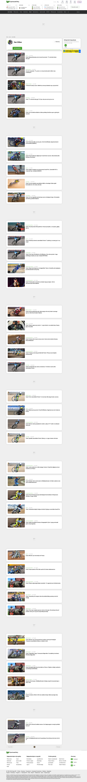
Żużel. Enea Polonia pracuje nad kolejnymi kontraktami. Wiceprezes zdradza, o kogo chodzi (42, 495)
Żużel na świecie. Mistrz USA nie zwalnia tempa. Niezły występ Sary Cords (42, 695)
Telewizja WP (24, 772)
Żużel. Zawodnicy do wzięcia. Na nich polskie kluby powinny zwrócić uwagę (42, 597)
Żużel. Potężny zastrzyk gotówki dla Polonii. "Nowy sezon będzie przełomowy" (41, 353)
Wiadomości (37, 772)
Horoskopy (12, 772)
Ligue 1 (28, 764)
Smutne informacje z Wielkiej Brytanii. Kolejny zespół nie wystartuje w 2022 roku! (42, 681)
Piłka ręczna (53, 12)
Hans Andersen (28, 594)
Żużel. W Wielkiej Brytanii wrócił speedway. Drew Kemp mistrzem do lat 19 (43, 739)
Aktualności (17, 48)
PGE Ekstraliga (28, 651)
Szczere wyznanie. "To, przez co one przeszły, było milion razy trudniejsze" (40, 71)
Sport (42, 772)
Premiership (28, 97)
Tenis (21, 12)
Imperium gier (47, 772)
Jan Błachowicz (62, 762)
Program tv (18, 772)
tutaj (29, 779)
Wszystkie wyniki (74, 7)
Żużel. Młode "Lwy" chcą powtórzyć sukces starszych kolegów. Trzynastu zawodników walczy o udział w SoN (41, 640)
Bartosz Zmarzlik (62, 760)
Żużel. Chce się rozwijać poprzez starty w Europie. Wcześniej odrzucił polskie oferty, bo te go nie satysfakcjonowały (42, 610)
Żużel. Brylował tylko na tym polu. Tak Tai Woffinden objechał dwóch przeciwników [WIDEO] (42, 142)
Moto (65, 12)
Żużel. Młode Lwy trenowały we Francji (35, 555)
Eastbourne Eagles (29, 679)
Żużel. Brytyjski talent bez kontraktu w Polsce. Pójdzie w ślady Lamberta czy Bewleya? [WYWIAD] (43, 668)
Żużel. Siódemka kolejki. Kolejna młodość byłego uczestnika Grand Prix (43, 509)
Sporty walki (42, 12)
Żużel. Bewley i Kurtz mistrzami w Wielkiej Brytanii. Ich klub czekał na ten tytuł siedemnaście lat (43, 481)
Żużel (30, 12)
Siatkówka (25, 12)
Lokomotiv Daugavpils (29, 520)
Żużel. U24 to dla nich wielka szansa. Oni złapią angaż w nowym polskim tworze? (43, 725)
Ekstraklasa (29, 759)
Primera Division (30, 762)
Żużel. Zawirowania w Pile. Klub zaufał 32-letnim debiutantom (40, 569)
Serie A (38, 762)
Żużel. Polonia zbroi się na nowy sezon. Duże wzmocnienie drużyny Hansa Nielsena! (42, 339)
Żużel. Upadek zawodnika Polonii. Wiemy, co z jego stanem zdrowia (42, 438)
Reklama (44, 771)
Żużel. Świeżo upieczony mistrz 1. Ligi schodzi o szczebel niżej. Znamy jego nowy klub (42, 326)
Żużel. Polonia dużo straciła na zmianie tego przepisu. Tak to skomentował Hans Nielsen (40, 282)
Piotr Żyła (50, 764)
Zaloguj (79, 1)
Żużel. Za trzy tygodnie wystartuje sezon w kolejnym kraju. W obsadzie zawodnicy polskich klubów (42, 198)
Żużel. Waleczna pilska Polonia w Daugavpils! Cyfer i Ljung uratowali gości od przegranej (42, 523)
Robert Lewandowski (52, 759)
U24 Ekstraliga (28, 252)
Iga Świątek (50, 762)
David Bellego (28, 195)
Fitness (8, 764)
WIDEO (47, 12)
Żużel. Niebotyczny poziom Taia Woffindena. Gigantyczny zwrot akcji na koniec (43, 410)
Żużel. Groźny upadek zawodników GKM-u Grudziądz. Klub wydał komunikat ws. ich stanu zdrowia (41, 184)
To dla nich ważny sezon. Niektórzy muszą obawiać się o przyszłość (42, 85)
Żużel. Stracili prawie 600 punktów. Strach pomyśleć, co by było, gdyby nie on (42, 227)
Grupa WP (14, 771)
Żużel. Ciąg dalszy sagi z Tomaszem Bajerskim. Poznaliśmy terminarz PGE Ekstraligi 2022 (42, 654)
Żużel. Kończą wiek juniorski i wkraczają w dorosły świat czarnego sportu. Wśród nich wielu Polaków (41, 312)
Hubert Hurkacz (62, 764)
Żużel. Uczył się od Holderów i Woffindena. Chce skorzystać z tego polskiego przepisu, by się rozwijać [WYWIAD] (42, 255)
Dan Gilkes (27, 181)
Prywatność (28, 771)
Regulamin (49, 771)
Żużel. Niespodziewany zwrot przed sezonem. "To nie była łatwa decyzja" (41, 58)
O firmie (18, 771)
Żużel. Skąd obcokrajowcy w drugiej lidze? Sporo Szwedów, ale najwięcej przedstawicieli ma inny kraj (43, 268)
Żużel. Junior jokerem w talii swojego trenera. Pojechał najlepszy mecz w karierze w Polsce (43, 468)
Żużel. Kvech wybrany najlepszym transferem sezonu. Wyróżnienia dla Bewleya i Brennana (42, 156)
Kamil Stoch (61, 759)
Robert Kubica (51, 760)
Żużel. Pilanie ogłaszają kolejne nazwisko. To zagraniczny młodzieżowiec (43, 583)
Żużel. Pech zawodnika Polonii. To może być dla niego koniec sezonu (42, 397)
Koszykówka (59, 12)
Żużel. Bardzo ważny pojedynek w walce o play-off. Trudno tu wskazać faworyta (42, 424)
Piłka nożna (16, 12)
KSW (8, 766)
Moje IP (32, 772)
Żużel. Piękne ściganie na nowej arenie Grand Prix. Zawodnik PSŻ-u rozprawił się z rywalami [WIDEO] (42, 170)
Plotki (29, 772)
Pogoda (8, 772)
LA (68, 12)
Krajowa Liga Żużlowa (29, 266)
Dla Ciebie (10, 12)
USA (26, 693)
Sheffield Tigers (28, 395)
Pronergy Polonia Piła (29, 225)
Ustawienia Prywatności (37, 771)
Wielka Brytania (28, 69)
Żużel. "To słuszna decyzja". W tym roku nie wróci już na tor (40, 99)
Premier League (30, 760)
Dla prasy (23, 771)
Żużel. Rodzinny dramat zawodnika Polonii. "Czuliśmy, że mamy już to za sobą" (43, 241)
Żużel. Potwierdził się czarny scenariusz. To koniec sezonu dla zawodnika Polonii (41, 367)
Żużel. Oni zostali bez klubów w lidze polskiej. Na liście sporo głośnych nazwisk (42, 113)
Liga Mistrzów (40, 759)
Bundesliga (39, 760)
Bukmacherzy (35, 12)
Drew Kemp (27, 736)
